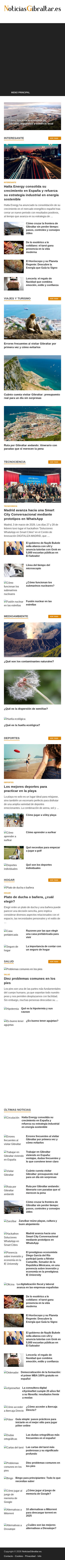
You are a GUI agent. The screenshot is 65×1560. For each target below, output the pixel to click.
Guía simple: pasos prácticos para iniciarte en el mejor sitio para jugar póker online (36, 1422)
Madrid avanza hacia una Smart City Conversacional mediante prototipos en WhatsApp (29, 514)
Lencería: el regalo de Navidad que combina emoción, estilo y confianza (42, 281)
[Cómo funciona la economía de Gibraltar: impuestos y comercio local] (32, 116)
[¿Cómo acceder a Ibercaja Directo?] (14, 1407)
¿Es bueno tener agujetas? (42, 1020)
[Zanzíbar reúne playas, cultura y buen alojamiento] (10, 1221)
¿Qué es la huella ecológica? (22, 725)
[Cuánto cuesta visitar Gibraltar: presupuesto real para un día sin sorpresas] (32, 372)
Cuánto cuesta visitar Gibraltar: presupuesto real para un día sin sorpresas (42, 1174)
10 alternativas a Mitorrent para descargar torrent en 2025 (41, 1512)
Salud (7, 974)
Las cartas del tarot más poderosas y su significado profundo (42, 1450)
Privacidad (30, 1556)
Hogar (7, 893)
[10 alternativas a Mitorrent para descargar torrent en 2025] (14, 1509)
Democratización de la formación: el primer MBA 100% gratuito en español (41, 1375)
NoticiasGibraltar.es (31, 1551)
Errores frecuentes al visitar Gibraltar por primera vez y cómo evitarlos (42, 1139)
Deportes (8, 782)
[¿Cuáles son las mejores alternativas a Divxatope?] (14, 1525)
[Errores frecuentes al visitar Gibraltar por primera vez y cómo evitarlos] (32, 321)
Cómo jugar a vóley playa (41, 815)
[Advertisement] (32, 55)
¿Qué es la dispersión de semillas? (26, 708)
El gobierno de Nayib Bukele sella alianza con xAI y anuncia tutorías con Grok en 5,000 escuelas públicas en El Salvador (43, 549)
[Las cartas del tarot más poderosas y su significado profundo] (14, 1447)
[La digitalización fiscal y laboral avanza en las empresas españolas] (9, 1284)
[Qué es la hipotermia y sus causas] (11, 1008)
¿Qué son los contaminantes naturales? (29, 661)
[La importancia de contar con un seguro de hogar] (14, 946)
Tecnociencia (10, 506)
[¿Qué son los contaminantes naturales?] (32, 639)
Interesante (10, 182)
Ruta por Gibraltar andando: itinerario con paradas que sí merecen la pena (43, 1189)
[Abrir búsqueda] (57, 92)
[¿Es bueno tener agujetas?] (14, 1021)
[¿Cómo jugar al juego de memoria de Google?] (14, 1490)
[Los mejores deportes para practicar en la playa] (32, 746)
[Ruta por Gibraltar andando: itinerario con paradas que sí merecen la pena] (32, 423)
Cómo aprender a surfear (41, 832)
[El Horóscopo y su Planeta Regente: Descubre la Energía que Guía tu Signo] (14, 261)
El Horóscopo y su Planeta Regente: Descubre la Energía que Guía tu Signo (42, 264)
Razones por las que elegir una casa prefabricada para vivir (42, 934)
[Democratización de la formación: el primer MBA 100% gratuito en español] (11, 1372)
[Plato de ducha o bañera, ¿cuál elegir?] (19, 889)
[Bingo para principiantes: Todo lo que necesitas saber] (8, 1478)
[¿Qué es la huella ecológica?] (14, 718)
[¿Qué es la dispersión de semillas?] (32, 687)
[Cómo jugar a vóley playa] (14, 815)
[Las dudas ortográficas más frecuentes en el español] (14, 1435)
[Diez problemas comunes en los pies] (23, 970)
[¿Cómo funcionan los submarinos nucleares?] (14, 582)
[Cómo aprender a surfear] (14, 832)
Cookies (19, 1556)
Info (39, 1556)
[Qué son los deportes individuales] (14, 865)
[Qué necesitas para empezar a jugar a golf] (14, 847)
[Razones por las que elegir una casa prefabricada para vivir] (14, 931)
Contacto (8, 1556)
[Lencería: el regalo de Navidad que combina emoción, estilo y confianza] (14, 279)
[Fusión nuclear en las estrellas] (14, 601)
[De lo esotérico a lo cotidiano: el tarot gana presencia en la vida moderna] (14, 242)
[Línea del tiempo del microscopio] (14, 565)
